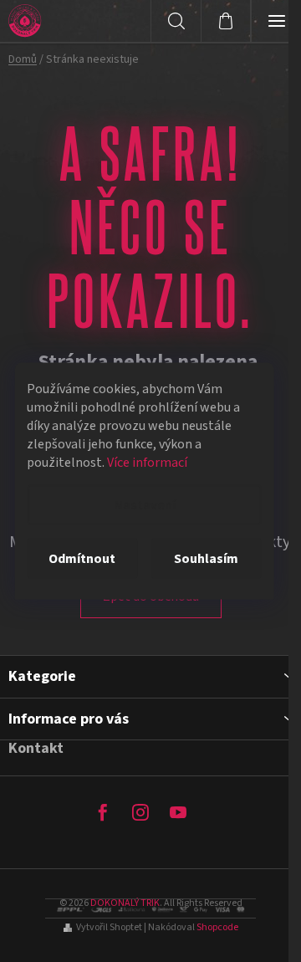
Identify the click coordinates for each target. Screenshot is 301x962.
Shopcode (217, 927)
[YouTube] (178, 812)
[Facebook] (102, 812)
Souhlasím (206, 559)
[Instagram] (140, 812)
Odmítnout (81, 559)
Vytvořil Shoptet (109, 927)
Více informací (147, 462)
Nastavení (145, 505)
